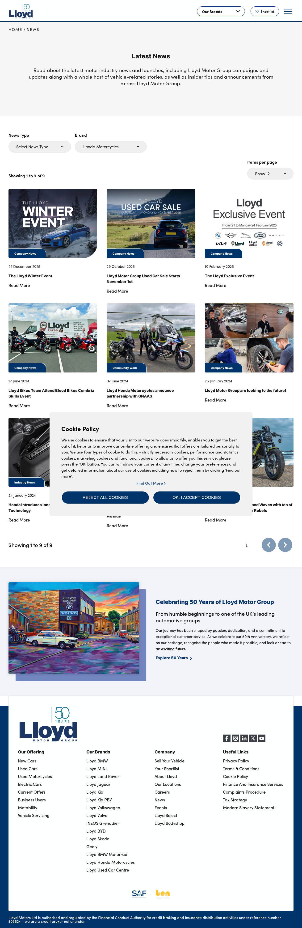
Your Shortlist (167, 768)
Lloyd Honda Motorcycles (110, 862)
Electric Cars (30, 784)
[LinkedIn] (244, 740)
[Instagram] (235, 740)
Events (161, 807)
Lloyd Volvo (96, 815)
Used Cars (28, 768)
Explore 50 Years (172, 657)
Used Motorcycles (35, 776)
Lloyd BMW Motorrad (106, 854)
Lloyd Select (166, 815)
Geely (91, 846)
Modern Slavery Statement (248, 807)
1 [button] (246, 545)
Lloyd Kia (94, 792)
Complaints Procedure (244, 792)
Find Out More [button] (150, 483)
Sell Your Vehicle (170, 761)
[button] (105, 497)
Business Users (32, 800)
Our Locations (168, 784)
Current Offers (32, 792)
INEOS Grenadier (102, 823)
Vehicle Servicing (34, 815)
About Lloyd (166, 776)
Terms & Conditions (241, 768)
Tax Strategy (235, 800)
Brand (81, 135)
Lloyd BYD (96, 831)
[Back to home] (21, 11)
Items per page (262, 162)
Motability (27, 807)
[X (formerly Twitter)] (253, 740)
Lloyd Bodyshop (170, 823)
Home (15, 29)
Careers (162, 792)
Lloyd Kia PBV (99, 800)
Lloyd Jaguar (98, 784)
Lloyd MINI (96, 768)
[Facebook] (227, 740)
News (33, 29)
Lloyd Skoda (97, 839)
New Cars (27, 761)
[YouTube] (261, 740)
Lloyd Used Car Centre (107, 870)
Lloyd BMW (97, 761)
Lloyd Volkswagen (103, 807)
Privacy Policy (236, 761)
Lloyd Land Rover (102, 776)
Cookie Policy (235, 776)
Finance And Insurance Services (253, 784)
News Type (18, 135)
